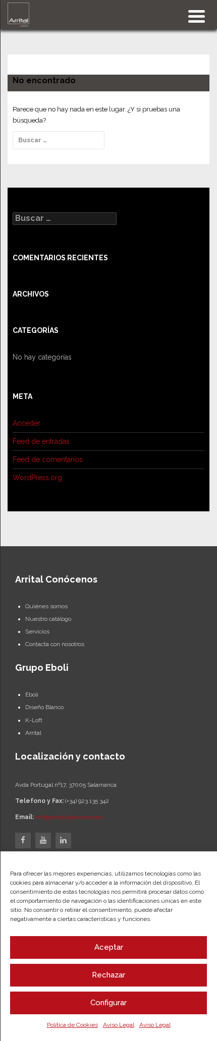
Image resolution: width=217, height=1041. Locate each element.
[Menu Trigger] (196, 15)
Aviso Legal (118, 1024)
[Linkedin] (63, 840)
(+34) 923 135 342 (87, 800)
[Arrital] (18, 14)
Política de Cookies (72, 1024)
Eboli (31, 694)
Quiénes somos (46, 606)
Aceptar (108, 947)
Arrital (33, 732)
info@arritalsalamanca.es (68, 817)
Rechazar (108, 974)
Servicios (37, 631)
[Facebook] (23, 840)
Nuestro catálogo (48, 618)
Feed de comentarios (48, 459)
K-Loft (33, 720)
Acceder (26, 423)
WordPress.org (37, 478)
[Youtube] (43, 840)
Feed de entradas (41, 441)
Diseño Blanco (44, 707)
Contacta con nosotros (54, 644)
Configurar (108, 1002)
